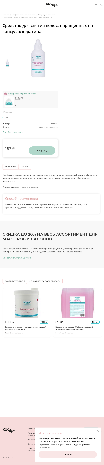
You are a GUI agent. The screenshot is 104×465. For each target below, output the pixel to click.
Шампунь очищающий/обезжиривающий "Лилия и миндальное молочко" (74, 328)
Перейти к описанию (13, 132)
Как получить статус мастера (17, 257)
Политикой (44, 447)
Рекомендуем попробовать (44, 281)
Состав (25, 166)
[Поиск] (101, 4)
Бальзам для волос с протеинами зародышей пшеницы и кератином (25, 328)
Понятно (68, 454)
